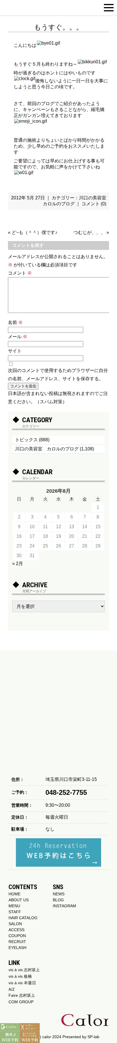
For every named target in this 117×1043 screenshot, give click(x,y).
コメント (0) (94, 203)
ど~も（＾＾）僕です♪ (34, 232)
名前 (15, 322)
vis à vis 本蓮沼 (22, 983)
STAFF (15, 912)
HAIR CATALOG (23, 918)
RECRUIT (17, 941)
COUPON (17, 935)
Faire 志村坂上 (22, 995)
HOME (14, 894)
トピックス (26, 439)
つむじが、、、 (89, 232)
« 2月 (17, 563)
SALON (15, 923)
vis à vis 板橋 (20, 976)
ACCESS (16, 929)
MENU (14, 906)
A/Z (12, 989)
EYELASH (17, 947)
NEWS (58, 894)
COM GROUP (21, 1002)
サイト (15, 350)
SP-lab (93, 1036)
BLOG (58, 900)
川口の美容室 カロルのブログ (47, 448)
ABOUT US (19, 900)
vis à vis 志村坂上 (24, 969)
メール (17, 336)
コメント (20, 273)
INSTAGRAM (64, 906)
